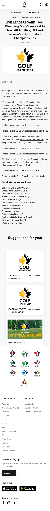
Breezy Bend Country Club (31, 139)
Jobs (3, 427)
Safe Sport (6, 447)
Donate (4, 419)
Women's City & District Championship (26, 17)
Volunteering (30, 404)
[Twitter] (14, 502)
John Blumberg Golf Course (35, 90)
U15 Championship (32, 13)
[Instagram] (8, 502)
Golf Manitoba (8, 398)
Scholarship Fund (8, 450)
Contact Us (6, 415)
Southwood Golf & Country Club (16, 164)
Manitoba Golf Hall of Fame (12, 431)
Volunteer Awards (31, 408)
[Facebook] (3, 502)
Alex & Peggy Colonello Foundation (11, 410)
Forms (4, 423)
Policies (5, 443)
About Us (5, 404)
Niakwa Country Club (12, 116)
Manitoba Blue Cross (17, 130)
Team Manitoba (16, 13)
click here (34, 125)
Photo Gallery (7, 439)
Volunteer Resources (33, 411)
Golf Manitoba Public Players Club (24, 109)
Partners (5, 435)
